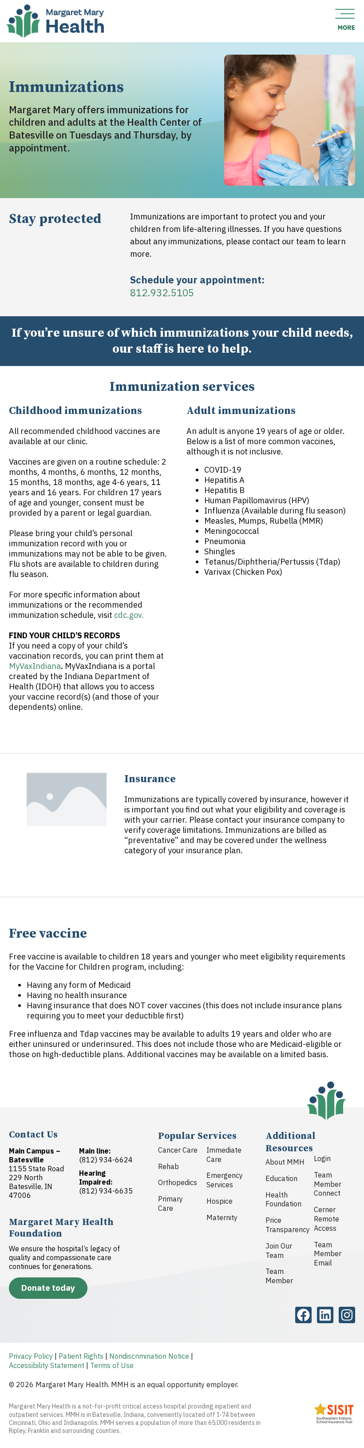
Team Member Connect (327, 1184)
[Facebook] (303, 1315)
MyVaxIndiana (35, 666)
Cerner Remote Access (326, 1219)
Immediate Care (223, 1155)
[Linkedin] (325, 1315)
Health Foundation (283, 1199)
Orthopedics (177, 1182)
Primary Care (170, 1203)
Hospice (219, 1201)
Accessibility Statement (46, 1365)
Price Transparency (286, 1225)
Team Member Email (327, 1254)
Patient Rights (81, 1356)
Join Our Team (278, 1250)
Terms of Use (112, 1365)
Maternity (221, 1217)
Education (281, 1178)
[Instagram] (347, 1315)
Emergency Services (224, 1180)
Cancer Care (178, 1150)
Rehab (168, 1166)
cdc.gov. (129, 615)
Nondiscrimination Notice (149, 1356)
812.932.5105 (162, 292)
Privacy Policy (31, 1356)
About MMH (285, 1162)
